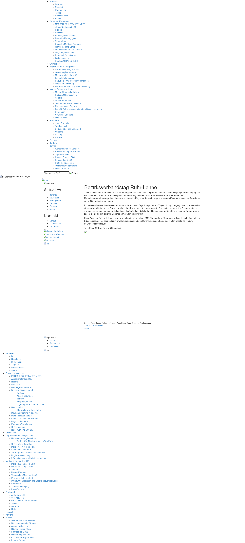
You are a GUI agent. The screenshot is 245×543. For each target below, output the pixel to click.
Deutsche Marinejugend (66, 38)
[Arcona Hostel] (51, 237)
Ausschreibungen (25, 395)
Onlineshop (54, 63)
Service (52, 145)
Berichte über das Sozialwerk (68, 128)
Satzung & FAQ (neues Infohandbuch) (72, 80)
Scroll (86, 328)
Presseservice (61, 15)
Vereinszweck (61, 126)
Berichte (59, 4)
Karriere (53, 143)
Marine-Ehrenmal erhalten (67, 92)
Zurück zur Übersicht (93, 325)
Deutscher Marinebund (59, 21)
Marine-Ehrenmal (63, 100)
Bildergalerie (60, 9)
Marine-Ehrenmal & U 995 (61, 89)
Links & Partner (62, 168)
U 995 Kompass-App (64, 162)
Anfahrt (58, 97)
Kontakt (52, 220)
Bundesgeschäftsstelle (65, 35)
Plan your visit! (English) (66, 106)
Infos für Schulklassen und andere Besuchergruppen (78, 109)
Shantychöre (60, 41)
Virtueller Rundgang (64, 114)
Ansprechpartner (24, 401)
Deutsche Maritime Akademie (68, 43)
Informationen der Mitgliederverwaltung (72, 86)
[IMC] (46, 243)
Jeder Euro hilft (62, 123)
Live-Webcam (61, 117)
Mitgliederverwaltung (64, 83)
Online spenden (62, 58)
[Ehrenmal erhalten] (53, 230)
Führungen (60, 111)
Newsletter (60, 7)
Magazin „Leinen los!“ (65, 52)
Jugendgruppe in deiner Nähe (30, 404)
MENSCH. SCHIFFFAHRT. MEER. (70, 24)
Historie (58, 29)
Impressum (54, 226)
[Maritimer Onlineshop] (54, 233)
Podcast (53, 140)
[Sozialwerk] (50, 240)
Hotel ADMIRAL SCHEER (66, 60)
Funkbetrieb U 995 (63, 160)
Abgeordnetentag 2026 (65, 26)
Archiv (58, 18)
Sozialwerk (54, 120)
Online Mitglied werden (65, 72)
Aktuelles (53, 1)
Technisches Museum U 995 (68, 103)
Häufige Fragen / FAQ (65, 157)
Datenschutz (55, 223)
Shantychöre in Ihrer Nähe (29, 410)
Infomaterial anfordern (65, 77)
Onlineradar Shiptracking (66, 165)
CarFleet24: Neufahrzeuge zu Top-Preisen (36, 441)
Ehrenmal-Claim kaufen (65, 55)
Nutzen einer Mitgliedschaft (67, 69)
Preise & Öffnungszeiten (66, 94)
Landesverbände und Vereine (68, 49)
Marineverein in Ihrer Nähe (67, 75)
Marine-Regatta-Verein (65, 46)
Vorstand (59, 131)
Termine (59, 12)
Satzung (59, 134)
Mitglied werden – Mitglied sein (63, 66)
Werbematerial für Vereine (67, 148)
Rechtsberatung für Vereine (67, 151)
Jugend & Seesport (63, 154)
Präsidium (59, 32)
